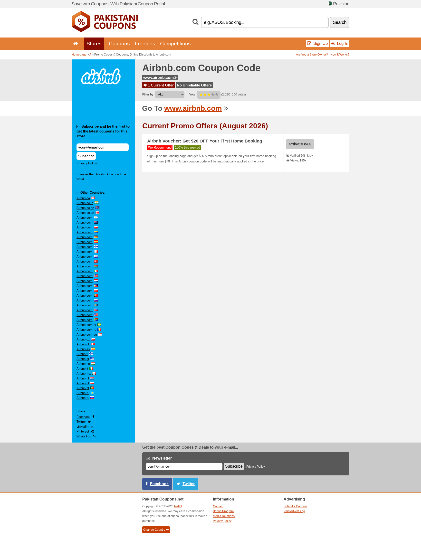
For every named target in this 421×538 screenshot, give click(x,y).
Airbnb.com (85, 217)
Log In (342, 43)
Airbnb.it (82, 368)
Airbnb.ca (83, 198)
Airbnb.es (83, 349)
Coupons (119, 43)
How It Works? (339, 54)
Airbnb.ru (83, 393)
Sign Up (320, 43)
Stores (94, 43)
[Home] (75, 43)
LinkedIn (82, 426)
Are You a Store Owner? (312, 54)
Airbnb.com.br (86, 325)
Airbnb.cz (83, 339)
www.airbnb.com (158, 78)
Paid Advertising (294, 511)
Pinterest (83, 431)
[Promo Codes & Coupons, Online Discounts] (105, 31)
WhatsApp (84, 436)
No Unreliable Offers (194, 85)
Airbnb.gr (83, 359)
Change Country (154, 529)
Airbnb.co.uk (85, 213)
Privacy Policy (87, 163)
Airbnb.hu (83, 364)
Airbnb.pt (83, 388)
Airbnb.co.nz (85, 208)
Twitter (81, 422)
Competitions (175, 43)
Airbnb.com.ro (86, 329)
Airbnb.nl (83, 378)
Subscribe (86, 156)
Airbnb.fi (82, 354)
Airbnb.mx (84, 373)
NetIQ (178, 506)
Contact (218, 506)
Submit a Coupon (295, 506)
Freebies (145, 43)
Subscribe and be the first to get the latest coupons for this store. (103, 131)
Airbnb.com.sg (87, 334)
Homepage (79, 54)
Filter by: (148, 94)
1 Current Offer (160, 85)
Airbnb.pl (83, 383)
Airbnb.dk (83, 344)
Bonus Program (223, 511)
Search (339, 22)
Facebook (83, 417)
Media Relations (224, 516)
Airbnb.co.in (85, 203)
